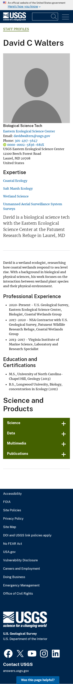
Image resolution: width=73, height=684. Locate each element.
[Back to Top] (59, 670)
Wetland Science (16, 196)
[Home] (14, 20)
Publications (17, 454)
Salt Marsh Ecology (18, 188)
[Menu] (65, 17)
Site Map (9, 527)
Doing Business (14, 577)
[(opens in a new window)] (8, 653)
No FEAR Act (12, 544)
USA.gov (9, 552)
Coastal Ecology (15, 181)
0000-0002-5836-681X (25, 145)
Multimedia (16, 443)
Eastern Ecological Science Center (29, 131)
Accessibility (12, 494)
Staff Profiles (16, 29)
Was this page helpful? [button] (38, 680)
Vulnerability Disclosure (20, 560)
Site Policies (12, 510)
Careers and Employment (21, 568)
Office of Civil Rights (18, 593)
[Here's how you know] (36, 5)
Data (11, 433)
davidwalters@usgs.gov (32, 136)
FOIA (7, 502)
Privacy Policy (13, 518)
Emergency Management (21, 585)
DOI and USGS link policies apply (27, 535)
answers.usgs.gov (16, 671)
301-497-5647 (26, 141)
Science (13, 423)
